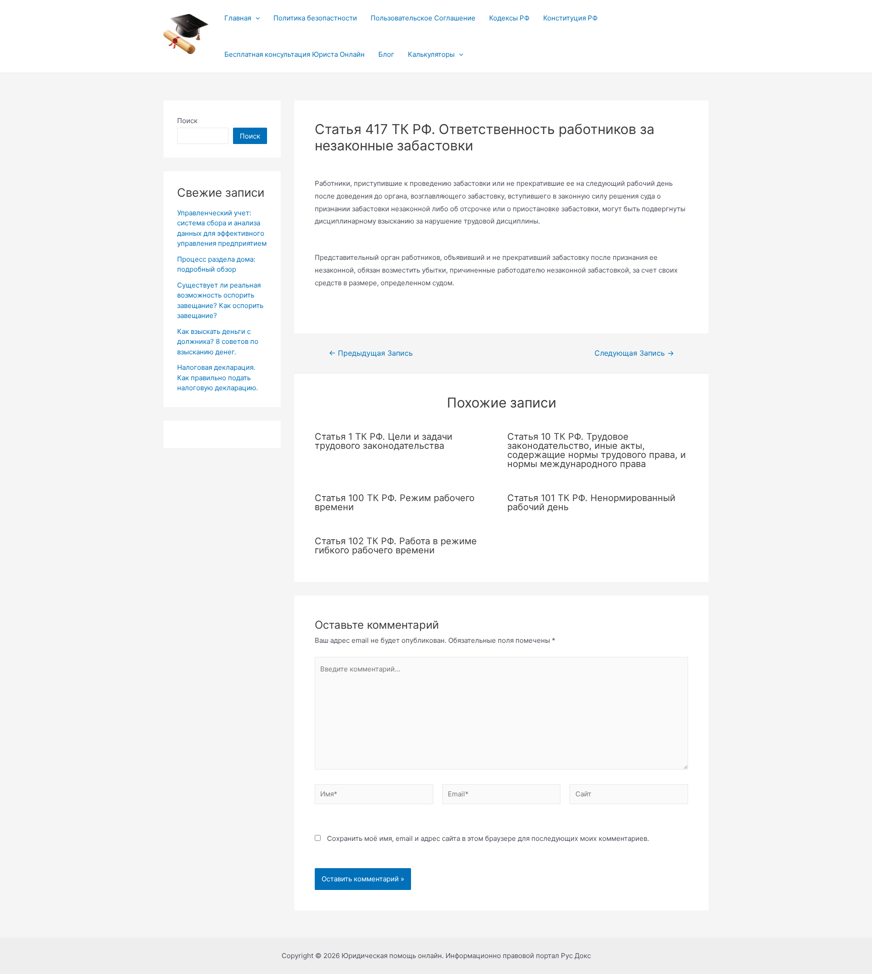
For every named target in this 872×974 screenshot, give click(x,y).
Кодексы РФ (509, 18)
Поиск (187, 120)
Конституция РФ (570, 18)
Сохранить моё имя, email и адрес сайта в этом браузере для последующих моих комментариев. (488, 838)
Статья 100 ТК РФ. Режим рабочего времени (395, 502)
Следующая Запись (634, 353)
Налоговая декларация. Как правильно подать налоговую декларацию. (217, 377)
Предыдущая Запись (371, 353)
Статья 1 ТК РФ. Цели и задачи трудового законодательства (383, 441)
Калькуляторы (431, 54)
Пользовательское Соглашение (423, 18)
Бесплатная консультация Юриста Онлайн (294, 54)
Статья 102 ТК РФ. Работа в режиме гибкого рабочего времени (396, 546)
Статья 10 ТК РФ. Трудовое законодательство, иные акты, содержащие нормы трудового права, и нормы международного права (596, 450)
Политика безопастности (315, 18)
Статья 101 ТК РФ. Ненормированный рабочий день (591, 502)
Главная (237, 18)
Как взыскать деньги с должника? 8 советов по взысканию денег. (217, 341)
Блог (386, 54)
